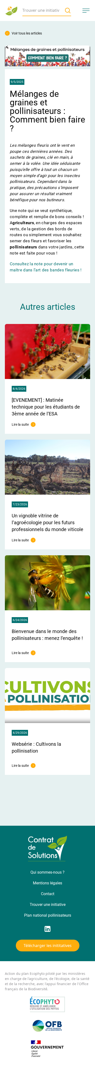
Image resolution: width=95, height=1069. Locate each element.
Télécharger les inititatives (48, 945)
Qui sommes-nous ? (47, 872)
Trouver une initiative (48, 904)
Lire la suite (24, 425)
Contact (47, 893)
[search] (67, 10)
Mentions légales (47, 883)
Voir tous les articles (27, 33)
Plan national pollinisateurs (47, 915)
